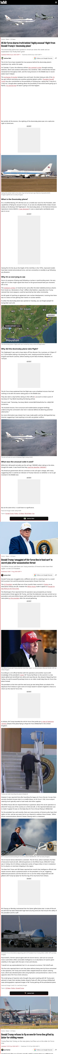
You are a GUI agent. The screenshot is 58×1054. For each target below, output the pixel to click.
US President (8, 584)
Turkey (46, 584)
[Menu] (56, 2)
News (7, 39)
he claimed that (11, 85)
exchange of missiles (10, 77)
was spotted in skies (34, 67)
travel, (22, 675)
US (53, 77)
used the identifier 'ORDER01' (37, 467)
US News (12, 39)
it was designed (24, 209)
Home (3, 39)
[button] (56, 58)
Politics (16, 513)
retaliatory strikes (9, 288)
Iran (33, 513)
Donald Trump (9, 513)
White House (31, 586)
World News (28, 513)
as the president (14, 598)
